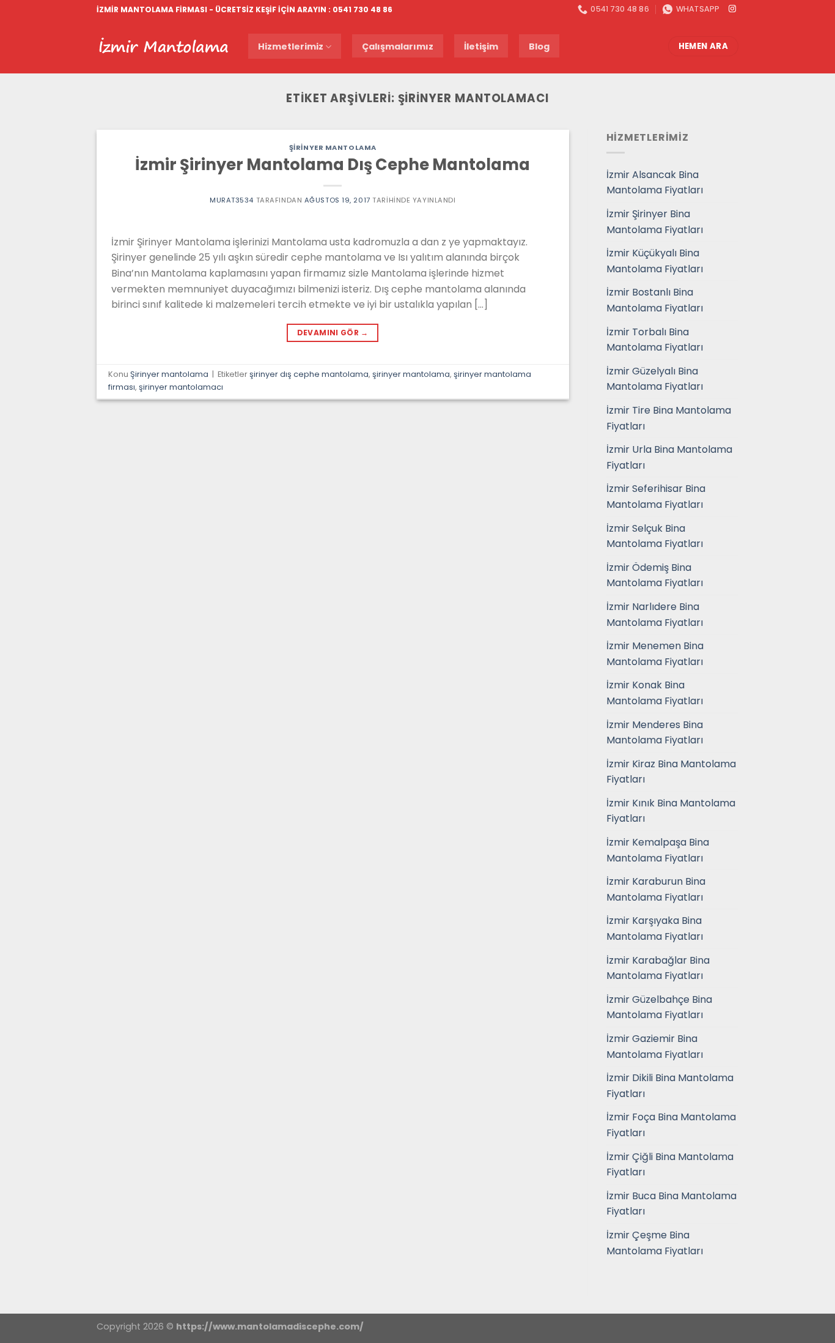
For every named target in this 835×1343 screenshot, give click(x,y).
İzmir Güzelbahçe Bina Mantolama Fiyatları (659, 1007)
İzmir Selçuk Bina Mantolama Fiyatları (654, 536)
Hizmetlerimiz (290, 46)
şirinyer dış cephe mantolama (309, 374)
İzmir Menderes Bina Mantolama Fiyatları (654, 733)
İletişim (481, 46)
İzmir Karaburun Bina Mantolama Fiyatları (655, 889)
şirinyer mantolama (411, 374)
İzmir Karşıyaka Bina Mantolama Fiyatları (654, 928)
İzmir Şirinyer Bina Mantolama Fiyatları (654, 222)
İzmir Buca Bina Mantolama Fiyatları (671, 1204)
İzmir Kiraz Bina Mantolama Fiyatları (671, 772)
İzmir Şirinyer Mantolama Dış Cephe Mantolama (332, 165)
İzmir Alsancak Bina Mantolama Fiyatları (654, 183)
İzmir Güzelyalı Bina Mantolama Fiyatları (654, 379)
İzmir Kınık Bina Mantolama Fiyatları (670, 811)
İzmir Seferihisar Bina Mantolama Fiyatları (655, 497)
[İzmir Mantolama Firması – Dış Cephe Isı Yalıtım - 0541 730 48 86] (163, 46)
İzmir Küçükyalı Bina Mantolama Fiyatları (654, 261)
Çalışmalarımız (397, 46)
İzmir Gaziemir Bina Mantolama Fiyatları (654, 1047)
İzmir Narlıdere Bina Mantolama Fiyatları (654, 615)
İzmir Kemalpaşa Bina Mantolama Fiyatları (657, 850)
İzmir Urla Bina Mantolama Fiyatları (669, 457)
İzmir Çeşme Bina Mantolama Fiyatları (654, 1243)
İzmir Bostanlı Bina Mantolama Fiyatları (654, 300)
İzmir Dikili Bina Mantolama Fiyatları (670, 1086)
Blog (539, 46)
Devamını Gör (333, 332)
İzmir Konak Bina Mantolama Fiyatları (654, 693)
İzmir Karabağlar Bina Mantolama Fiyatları (658, 968)
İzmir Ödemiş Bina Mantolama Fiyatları (654, 575)
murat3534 (232, 200)
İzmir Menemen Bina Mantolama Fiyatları (655, 654)
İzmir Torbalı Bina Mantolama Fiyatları (654, 340)
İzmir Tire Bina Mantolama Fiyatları (668, 418)
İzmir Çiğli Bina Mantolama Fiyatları (670, 1165)
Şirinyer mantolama (333, 147)
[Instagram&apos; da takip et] (732, 9)
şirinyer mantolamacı (181, 387)
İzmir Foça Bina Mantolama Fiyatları (671, 1125)
